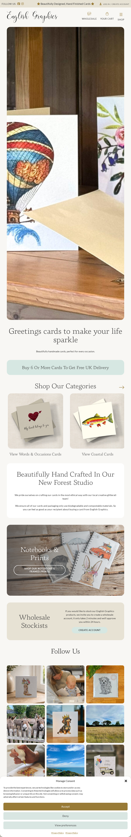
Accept (65, 806)
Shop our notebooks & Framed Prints (39, 570)
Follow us (65, 651)
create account (90, 630)
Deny (65, 816)
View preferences (65, 825)
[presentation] (121, 387)
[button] (126, 781)
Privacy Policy (57, 833)
